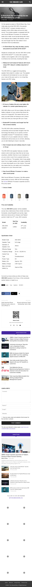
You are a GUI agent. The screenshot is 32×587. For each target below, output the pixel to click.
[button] (2, 2)
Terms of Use (24, 582)
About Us (11, 582)
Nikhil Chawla (4, 458)
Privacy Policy (17, 582)
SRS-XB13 (21, 285)
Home (2, 5)
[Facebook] (11, 325)
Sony (11, 285)
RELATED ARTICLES (10, 332)
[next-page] (5, 383)
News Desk (4, 19)
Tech (6, 5)
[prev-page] (2, 383)
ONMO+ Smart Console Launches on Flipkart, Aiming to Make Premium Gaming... (14, 455)
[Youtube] (20, 325)
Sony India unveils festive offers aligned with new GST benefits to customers (19, 362)
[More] (19, 293)
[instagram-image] (8, 507)
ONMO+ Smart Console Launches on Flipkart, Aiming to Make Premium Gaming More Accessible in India (20, 339)
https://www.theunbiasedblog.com (16, 322)
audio (7, 285)
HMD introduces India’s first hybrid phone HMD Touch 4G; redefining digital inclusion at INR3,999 (19, 354)
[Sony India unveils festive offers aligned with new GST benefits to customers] (5, 362)
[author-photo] (16, 318)
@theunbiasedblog (16, 498)
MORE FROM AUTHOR (21, 332)
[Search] (30, 2)
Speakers (15, 285)
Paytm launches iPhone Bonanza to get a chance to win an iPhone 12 (8, 304)
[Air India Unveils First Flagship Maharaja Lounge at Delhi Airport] (5, 475)
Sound (5, 181)
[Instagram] (14, 325)
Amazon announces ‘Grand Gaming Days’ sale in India (24, 303)
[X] (17, 325)
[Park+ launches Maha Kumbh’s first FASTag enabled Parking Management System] (5, 377)
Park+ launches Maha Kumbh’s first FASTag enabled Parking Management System (19, 377)
